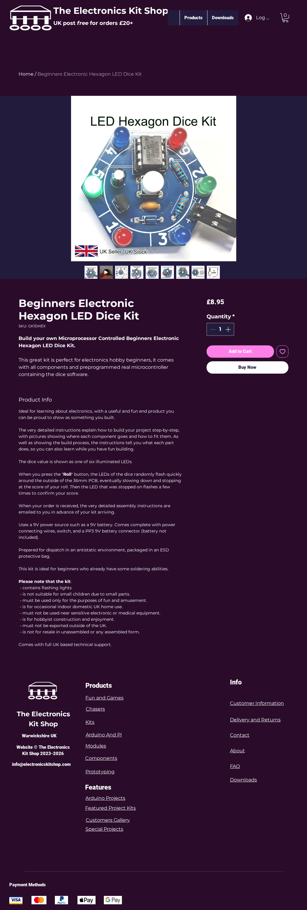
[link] (285, 17)
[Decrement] (212, 329)
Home (26, 74)
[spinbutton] (220, 329)
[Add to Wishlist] (282, 351)
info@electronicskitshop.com (41, 764)
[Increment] (228, 329)
